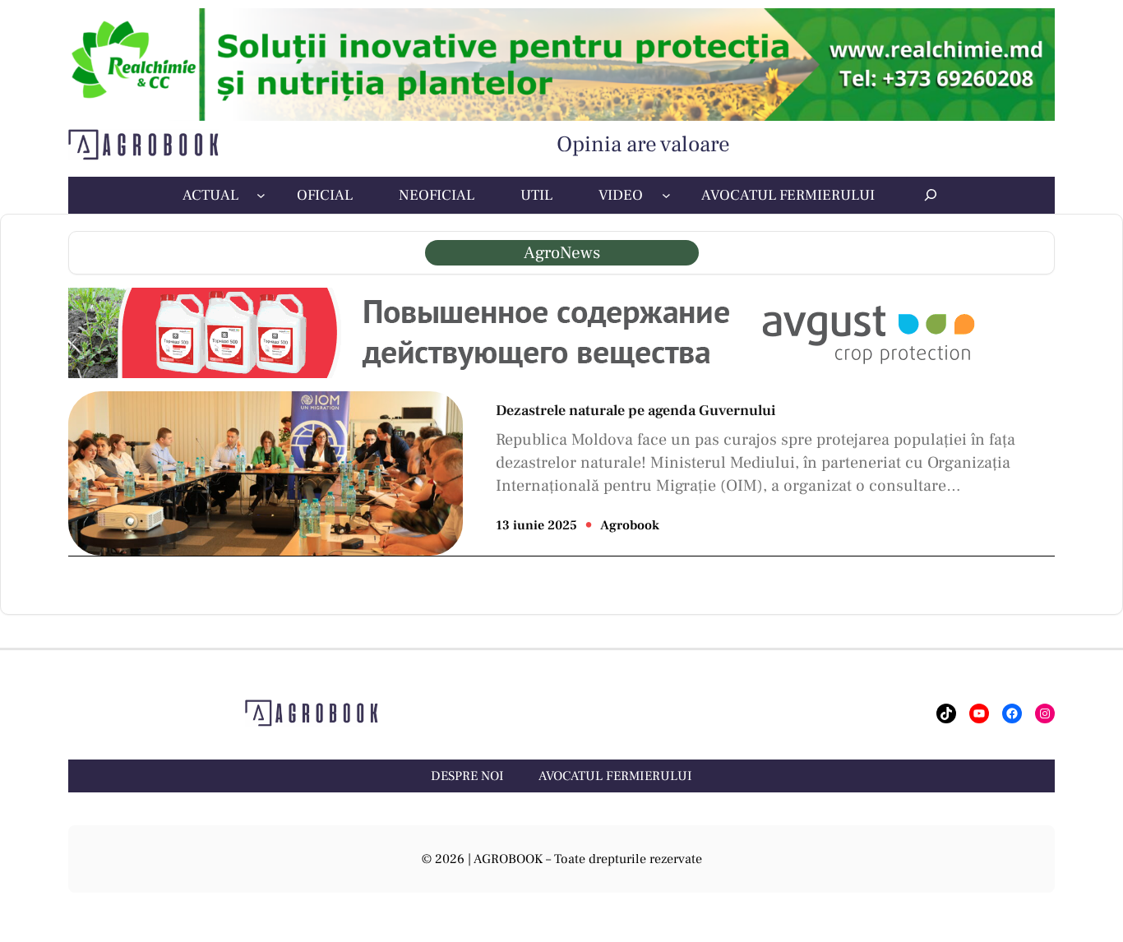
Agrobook (629, 525)
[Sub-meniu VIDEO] (666, 195)
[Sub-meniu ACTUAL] (261, 195)
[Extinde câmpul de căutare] (930, 195)
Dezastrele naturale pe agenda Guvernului (636, 411)
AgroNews (562, 253)
